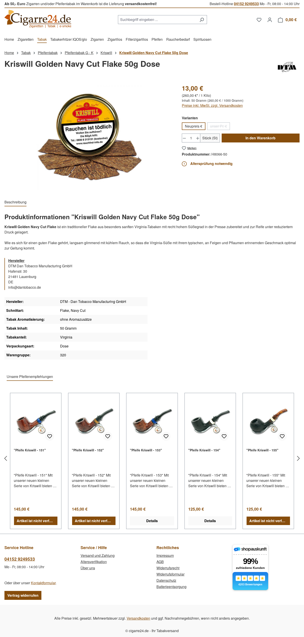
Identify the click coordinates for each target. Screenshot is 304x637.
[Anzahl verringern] (184, 138)
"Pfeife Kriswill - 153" (146, 450)
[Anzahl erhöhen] (197, 138)
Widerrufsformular (170, 574)
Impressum (165, 555)
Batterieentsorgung (171, 586)
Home (9, 52)
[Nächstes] (298, 458)
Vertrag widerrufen (23, 595)
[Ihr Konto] (269, 19)
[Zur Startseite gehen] (37, 19)
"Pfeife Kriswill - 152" (88, 450)
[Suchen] (202, 19)
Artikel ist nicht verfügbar (37, 520)
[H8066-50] (88, 136)
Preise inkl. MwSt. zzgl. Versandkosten (212, 105)
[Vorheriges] (5, 458)
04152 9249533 (246, 3)
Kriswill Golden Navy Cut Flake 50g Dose (153, 52)
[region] (88, 136)
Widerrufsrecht (167, 567)
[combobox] (157, 19)
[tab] (15, 202)
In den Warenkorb (260, 137)
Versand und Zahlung (98, 555)
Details (152, 520)
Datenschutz (166, 580)
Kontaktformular (43, 582)
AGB (160, 561)
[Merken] (49, 436)
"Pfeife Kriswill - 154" (204, 450)
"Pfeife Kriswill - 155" (262, 450)
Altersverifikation (94, 561)
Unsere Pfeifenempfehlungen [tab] (30, 376)
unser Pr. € (220, 127)
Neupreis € (193, 126)
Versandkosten (138, 618)
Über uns (88, 567)
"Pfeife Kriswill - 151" (30, 450)
